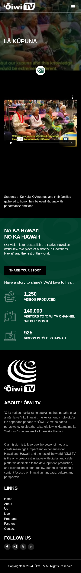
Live (7, 513)
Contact (9, 528)
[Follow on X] (23, 546)
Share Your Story (25, 270)
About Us (8, 506)
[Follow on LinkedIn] (31, 546)
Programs (10, 518)
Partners (9, 523)
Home (8, 498)
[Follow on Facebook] (7, 546)
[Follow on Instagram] (15, 546)
